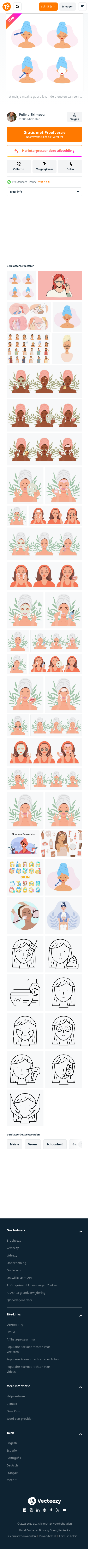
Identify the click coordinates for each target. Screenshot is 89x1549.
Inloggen (67, 6)
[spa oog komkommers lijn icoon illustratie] (25, 1495)
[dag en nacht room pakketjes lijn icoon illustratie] (25, 1380)
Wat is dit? (44, 182)
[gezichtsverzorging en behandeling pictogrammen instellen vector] (25, 1149)
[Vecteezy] (6, 6)
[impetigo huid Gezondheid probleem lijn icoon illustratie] (25, 1457)
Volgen (74, 119)
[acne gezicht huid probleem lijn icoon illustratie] (25, 1418)
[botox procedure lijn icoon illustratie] (25, 1303)
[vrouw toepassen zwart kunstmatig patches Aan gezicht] (22, 443)
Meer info (16, 191)
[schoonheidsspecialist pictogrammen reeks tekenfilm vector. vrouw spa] (28, 411)
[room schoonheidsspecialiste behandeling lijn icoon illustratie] (25, 1341)
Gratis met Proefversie (45, 134)
